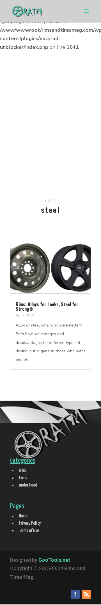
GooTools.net (54, 560)
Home (23, 516)
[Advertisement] (50, 126)
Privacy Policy (30, 523)
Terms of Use (29, 530)
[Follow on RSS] (86, 594)
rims (22, 470)
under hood (28, 485)
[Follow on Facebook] (75, 594)
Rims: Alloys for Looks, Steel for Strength (47, 306)
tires (23, 478)
